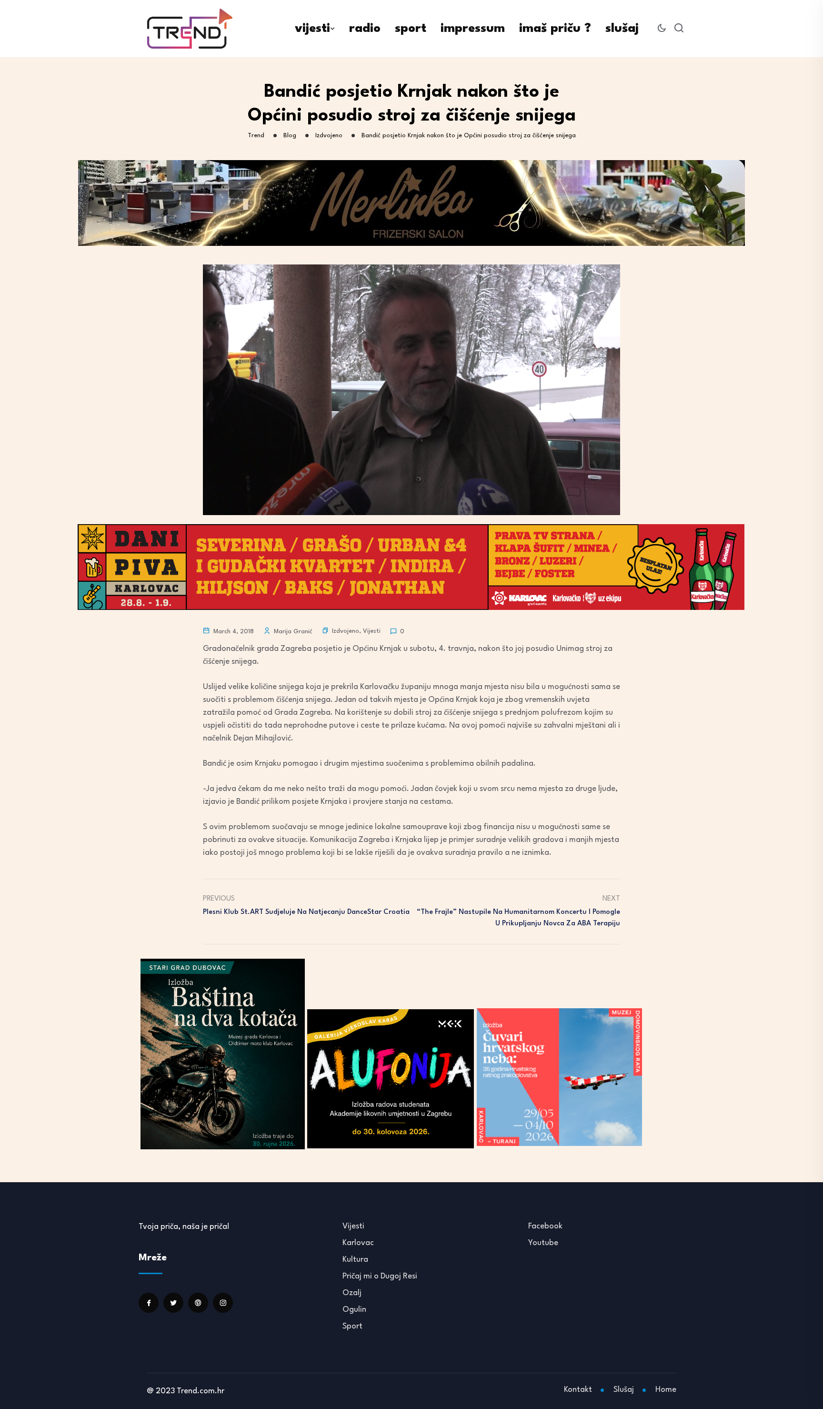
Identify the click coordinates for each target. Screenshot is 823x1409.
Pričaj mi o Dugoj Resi (379, 1276)
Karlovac (358, 1243)
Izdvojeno (345, 631)
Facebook (545, 1226)
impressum (473, 28)
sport (410, 28)
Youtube (543, 1243)
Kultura (355, 1260)
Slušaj (623, 1390)
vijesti (312, 28)
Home (665, 1390)
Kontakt (578, 1390)
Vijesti (372, 631)
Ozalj (351, 1293)
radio (365, 28)
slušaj (622, 28)
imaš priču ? (555, 28)
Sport (352, 1326)
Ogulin (354, 1310)
